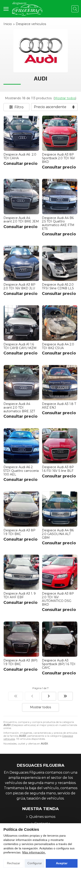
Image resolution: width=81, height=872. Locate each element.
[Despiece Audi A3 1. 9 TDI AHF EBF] (21, 572)
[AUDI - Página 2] (48, 696)
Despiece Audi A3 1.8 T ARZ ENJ (59, 405)
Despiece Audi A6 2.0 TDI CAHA (19, 156)
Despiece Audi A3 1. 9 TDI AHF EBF (19, 595)
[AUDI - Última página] (65, 696)
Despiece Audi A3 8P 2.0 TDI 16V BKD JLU (19, 286)
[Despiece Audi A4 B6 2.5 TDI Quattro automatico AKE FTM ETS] (60, 196)
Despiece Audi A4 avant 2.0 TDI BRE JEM (21, 220)
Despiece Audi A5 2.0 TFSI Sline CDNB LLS (58, 286)
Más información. (34, 852)
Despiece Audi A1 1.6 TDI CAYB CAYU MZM (20, 346)
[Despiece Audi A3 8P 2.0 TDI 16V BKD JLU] (21, 263)
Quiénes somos (42, 817)
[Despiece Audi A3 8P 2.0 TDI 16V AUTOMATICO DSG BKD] (60, 572)
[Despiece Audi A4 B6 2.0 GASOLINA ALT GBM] (60, 509)
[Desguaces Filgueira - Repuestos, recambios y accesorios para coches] (27, 9)
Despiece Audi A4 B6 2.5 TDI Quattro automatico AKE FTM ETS (58, 223)
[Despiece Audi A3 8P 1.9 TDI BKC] (21, 509)
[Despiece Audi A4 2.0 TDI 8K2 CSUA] (60, 323)
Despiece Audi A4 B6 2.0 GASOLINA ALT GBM (58, 534)
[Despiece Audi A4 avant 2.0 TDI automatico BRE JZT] (21, 382)
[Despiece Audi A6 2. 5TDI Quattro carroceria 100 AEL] (21, 446)
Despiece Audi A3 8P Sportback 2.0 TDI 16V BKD (58, 158)
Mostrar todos (64, 98)
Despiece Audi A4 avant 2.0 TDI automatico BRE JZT (19, 407)
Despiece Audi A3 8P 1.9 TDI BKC (19, 532)
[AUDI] (15, 696)
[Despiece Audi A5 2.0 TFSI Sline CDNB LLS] (60, 263)
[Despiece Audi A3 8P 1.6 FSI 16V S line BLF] (60, 446)
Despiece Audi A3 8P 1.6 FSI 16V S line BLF (58, 469)
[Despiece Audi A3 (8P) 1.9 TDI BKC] (21, 639)
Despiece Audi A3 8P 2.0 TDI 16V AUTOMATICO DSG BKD (58, 599)
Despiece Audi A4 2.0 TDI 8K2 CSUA (58, 346)
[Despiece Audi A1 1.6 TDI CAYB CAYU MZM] (21, 323)
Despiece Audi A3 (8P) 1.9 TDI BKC (20, 662)
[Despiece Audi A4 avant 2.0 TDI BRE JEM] (21, 196)
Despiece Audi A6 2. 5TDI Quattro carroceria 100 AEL (21, 470)
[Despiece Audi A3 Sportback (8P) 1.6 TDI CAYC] (60, 639)
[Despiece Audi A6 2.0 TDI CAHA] (21, 133)
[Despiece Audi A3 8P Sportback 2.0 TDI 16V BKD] (60, 133)
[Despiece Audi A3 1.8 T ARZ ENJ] (60, 382)
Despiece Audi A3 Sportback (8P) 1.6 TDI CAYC (58, 664)
